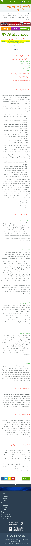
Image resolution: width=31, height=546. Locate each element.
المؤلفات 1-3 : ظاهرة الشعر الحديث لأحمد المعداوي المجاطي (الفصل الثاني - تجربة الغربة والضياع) (16, 17)
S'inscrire (17, 540)
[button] (23, 2)
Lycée (4, 500)
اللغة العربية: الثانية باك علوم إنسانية (17, 13)
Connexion (8, 540)
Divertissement (7, 516)
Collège (5, 498)
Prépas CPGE (6, 514)
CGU (23, 540)
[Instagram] (9, 478)
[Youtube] (13, 478)
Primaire (5, 496)
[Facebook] (2, 478)
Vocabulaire (6, 518)
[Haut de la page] (20, 541)
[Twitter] (6, 478)
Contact (15, 541)
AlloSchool (10, 544)
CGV (26, 540)
